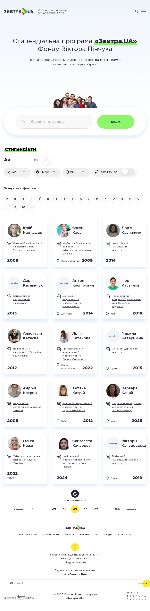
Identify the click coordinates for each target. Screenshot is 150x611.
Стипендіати (50, 535)
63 (54, 509)
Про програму (28, 535)
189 (117, 509)
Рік (71, 172)
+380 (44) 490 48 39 (75, 559)
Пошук (116, 121)
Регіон (45, 172)
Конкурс (69, 535)
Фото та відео (103, 535)
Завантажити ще (75, 501)
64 (64, 509)
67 (96, 509)
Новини (84, 535)
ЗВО (13, 172)
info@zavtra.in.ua (75, 563)
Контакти (124, 535)
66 (86, 509)
